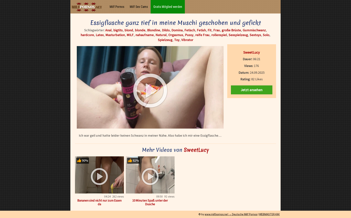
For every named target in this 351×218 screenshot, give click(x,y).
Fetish (201, 30)
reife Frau (202, 35)
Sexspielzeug (238, 35)
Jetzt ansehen (252, 89)
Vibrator (187, 40)
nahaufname (144, 35)
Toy (177, 40)
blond (128, 30)
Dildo (166, 30)
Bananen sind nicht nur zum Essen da (99, 202)
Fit (210, 30)
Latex (100, 35)
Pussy (189, 35)
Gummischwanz (254, 30)
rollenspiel (219, 35)
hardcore (87, 35)
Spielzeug (165, 40)
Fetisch (189, 30)
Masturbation (115, 35)
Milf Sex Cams (139, 7)
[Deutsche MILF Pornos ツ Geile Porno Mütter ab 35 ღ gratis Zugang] (87, 7)
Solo (266, 35)
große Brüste (231, 30)
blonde (140, 30)
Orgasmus (175, 35)
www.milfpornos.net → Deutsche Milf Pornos (231, 214)
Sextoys (255, 35)
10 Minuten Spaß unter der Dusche (150, 202)
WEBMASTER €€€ (269, 214)
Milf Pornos (117, 7)
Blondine (153, 30)
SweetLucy (251, 52)
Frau (216, 30)
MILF (130, 35)
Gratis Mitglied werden (167, 7)
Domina (177, 30)
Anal (108, 30)
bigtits (118, 30)
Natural (161, 35)
